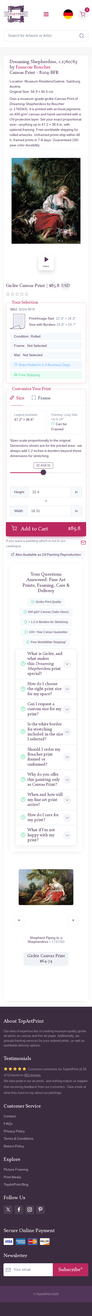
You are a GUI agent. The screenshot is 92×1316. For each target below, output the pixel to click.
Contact (10, 1116)
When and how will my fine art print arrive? (45, 800)
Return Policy (14, 1146)
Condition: (27, 336)
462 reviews (32, 1075)
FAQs (8, 1124)
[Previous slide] (19, 921)
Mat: (28, 355)
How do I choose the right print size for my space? (44, 689)
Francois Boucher (33, 67)
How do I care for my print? (42, 817)
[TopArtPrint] (16, 14)
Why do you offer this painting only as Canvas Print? (43, 780)
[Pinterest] (40, 1209)
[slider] (43, 472)
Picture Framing (16, 1169)
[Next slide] (73, 921)
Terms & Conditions (18, 1139)
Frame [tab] (44, 398)
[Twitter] (8, 1209)
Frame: (30, 346)
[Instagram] (29, 1209)
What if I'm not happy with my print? (41, 835)
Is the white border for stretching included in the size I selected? (45, 731)
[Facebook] (18, 1209)
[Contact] (83, 543)
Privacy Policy (14, 1131)
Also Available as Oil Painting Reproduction (48, 555)
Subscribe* (70, 1269)
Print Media (12, 1177)
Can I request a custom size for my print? (44, 709)
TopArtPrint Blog (16, 1184)
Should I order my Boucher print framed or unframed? (43, 757)
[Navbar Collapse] (46, 14)
